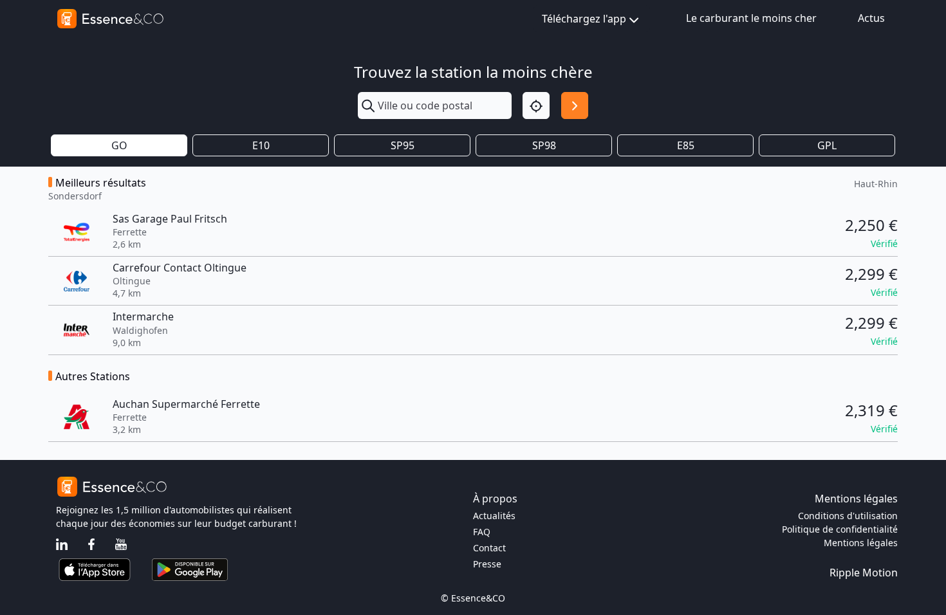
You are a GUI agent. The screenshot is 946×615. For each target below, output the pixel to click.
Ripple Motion (864, 572)
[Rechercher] (574, 105)
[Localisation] (536, 105)
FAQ (481, 532)
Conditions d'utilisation (848, 515)
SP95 (402, 145)
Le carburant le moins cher (751, 18)
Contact (489, 548)
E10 (261, 145)
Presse (487, 564)
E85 (685, 145)
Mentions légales (861, 543)
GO (119, 145)
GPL (827, 145)
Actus (871, 18)
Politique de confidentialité (840, 529)
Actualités (494, 515)
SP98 (544, 145)
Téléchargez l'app (584, 19)
